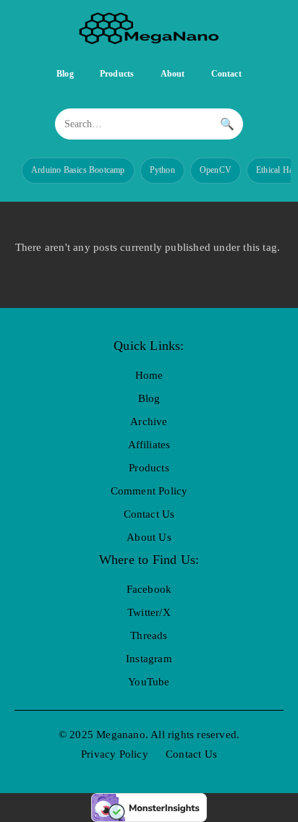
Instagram (149, 658)
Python (162, 170)
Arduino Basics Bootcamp (78, 170)
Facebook (149, 589)
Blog (65, 74)
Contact (226, 74)
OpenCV (215, 170)
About (173, 74)
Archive (148, 421)
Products (117, 74)
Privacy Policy (114, 754)
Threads (148, 635)
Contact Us (149, 514)
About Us (149, 537)
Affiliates (149, 444)
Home (149, 375)
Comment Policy (149, 491)
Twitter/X (149, 612)
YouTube (148, 682)
